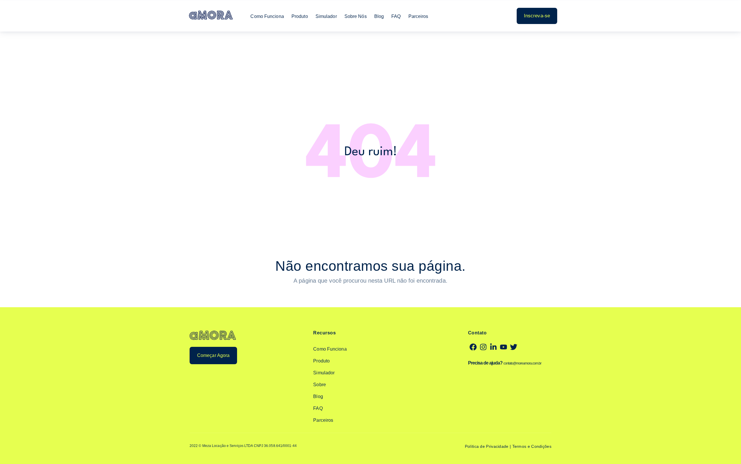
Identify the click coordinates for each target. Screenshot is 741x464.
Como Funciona (267, 16)
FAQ (396, 16)
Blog (379, 16)
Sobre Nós (355, 16)
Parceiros (418, 16)
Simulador (326, 16)
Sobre (319, 384)
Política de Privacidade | (488, 446)
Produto (299, 16)
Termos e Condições (531, 446)
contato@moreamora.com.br (522, 363)
